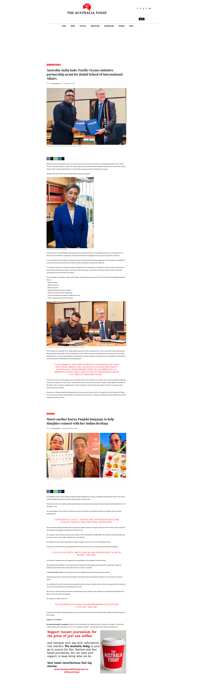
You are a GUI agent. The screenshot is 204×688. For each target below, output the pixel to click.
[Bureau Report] (48, 83)
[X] (147, 8)
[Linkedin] (143, 8)
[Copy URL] (62, 158)
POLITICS (58, 64)
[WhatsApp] (55, 158)
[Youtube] (150, 8)
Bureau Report (56, 83)
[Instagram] (140, 8)
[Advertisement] (102, 46)
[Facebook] (137, 8)
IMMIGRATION (50, 64)
